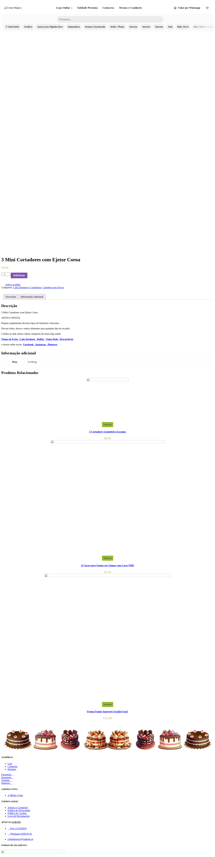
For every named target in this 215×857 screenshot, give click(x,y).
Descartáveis (66, 339)
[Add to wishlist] (29, 275)
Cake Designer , (28, 339)
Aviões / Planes (117, 27)
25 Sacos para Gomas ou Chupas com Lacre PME (107, 565)
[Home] (13, 7)
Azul (170, 27)
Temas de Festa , (10, 339)
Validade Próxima (87, 7)
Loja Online (63, 7)
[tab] (11, 297)
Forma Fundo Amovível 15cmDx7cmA (107, 711)
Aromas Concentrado (95, 27)
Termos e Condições (130, 7)
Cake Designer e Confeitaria (27, 287)
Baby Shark (183, 27)
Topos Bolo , (53, 339)
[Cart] (207, 7)
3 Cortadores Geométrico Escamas (107, 431)
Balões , (41, 339)
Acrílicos (28, 27)
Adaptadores (74, 27)
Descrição (11, 296)
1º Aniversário (12, 27)
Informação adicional (31, 296)
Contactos (108, 7)
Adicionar (19, 275)
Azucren (133, 27)
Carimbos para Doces (53, 287)
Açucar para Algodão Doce (50, 27)
